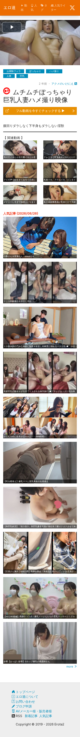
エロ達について (26, 697)
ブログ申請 (23, 706)
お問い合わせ (25, 701)
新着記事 (31, 716)
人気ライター (58, 7)
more (70, 666)
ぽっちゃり (35, 71)
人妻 (9, 75)
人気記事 (45, 716)
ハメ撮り (54, 71)
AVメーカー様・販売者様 (33, 711)
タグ (44, 7)
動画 (24, 7)
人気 (34, 7)
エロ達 (9, 7)
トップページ (25, 692)
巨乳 (22, 75)
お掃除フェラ (14, 71)
